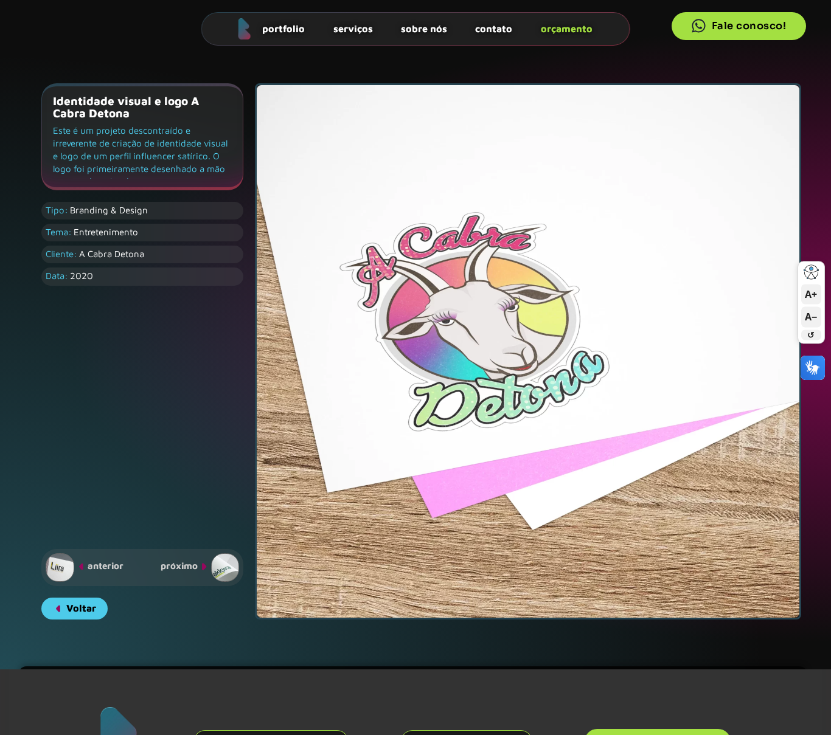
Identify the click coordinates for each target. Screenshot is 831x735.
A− (811, 316)
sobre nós (424, 28)
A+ (811, 294)
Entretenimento (106, 232)
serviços (353, 28)
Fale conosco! (749, 25)
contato (493, 28)
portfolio (283, 28)
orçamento (567, 28)
